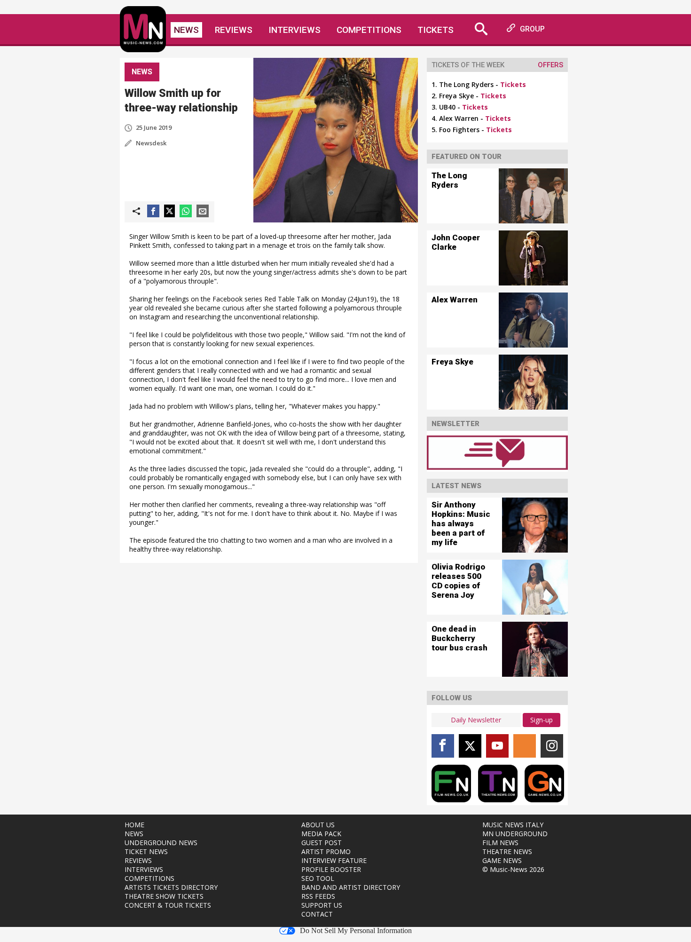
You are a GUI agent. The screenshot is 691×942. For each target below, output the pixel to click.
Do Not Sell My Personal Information (356, 930)
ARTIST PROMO (326, 851)
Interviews (294, 29)
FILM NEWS (500, 842)
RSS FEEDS (318, 896)
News (186, 29)
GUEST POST (321, 842)
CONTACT (317, 914)
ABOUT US (318, 824)
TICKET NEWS (146, 851)
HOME (134, 824)
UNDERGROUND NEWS (161, 842)
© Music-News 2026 (513, 869)
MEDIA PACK (321, 833)
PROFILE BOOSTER (331, 869)
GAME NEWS (502, 860)
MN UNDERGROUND (515, 833)
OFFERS (550, 65)
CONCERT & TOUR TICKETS (168, 905)
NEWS (134, 833)
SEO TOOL (317, 878)
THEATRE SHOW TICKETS (164, 896)
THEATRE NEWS (507, 851)
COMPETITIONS (149, 878)
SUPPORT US (321, 905)
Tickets (435, 29)
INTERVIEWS (144, 869)
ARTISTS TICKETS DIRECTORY (171, 887)
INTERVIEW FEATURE (334, 860)
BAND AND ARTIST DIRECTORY (350, 887)
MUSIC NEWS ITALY (512, 824)
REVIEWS (138, 860)
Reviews (233, 29)
